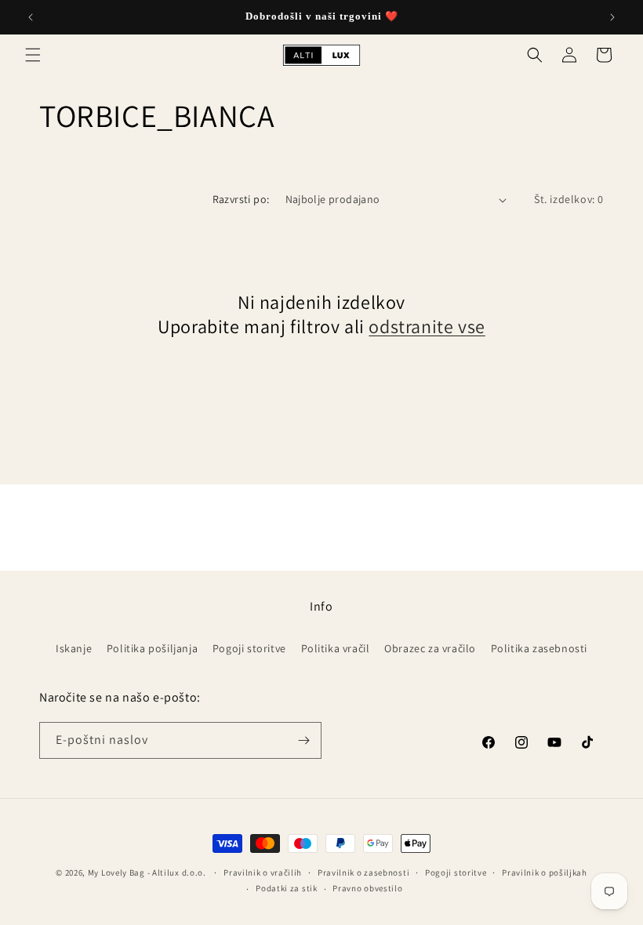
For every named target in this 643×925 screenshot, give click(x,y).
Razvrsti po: (241, 199)
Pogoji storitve (249, 648)
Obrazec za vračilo (430, 648)
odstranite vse (427, 326)
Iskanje (74, 648)
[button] (33, 55)
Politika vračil (335, 648)
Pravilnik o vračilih (262, 872)
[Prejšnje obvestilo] (30, 17)
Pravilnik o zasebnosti (363, 872)
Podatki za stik (287, 888)
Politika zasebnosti (539, 648)
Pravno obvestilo (367, 888)
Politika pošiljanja (152, 648)
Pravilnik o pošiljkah (544, 872)
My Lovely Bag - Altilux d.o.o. (147, 872)
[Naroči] (303, 740)
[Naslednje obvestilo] (612, 17)
